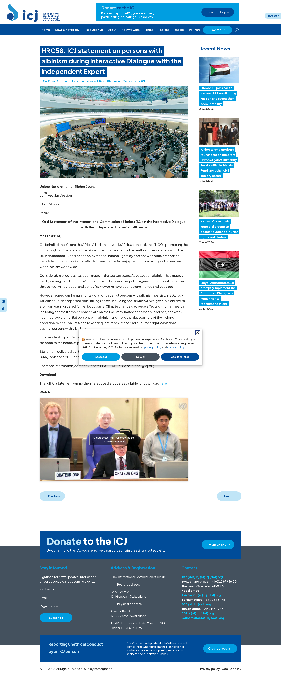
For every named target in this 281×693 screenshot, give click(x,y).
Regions (163, 29)
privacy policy (153, 347)
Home (46, 29)
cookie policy (175, 347)
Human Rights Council (84, 81)
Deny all (140, 356)
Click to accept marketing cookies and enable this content (113, 439)
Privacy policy (210, 669)
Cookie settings (180, 356)
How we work (131, 29)
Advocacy (63, 81)
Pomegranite (103, 669)
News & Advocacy (67, 29)
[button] (197, 332)
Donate (218, 30)
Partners (194, 29)
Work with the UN (134, 81)
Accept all (101, 356)
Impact (179, 29)
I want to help (217, 12)
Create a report (219, 648)
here (163, 383)
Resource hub (94, 29)
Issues (149, 29)
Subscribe (56, 617)
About (112, 29)
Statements (114, 81)
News (102, 81)
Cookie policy (231, 669)
